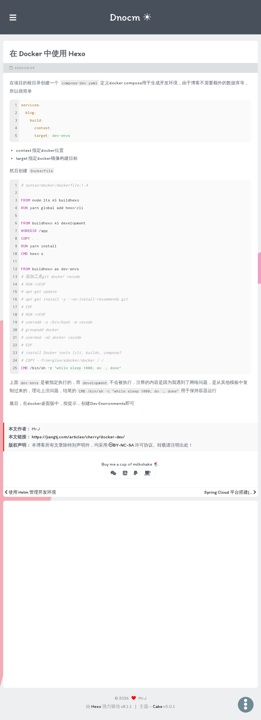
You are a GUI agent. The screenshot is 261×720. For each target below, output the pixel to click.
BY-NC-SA (123, 445)
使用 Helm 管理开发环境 (32, 492)
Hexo (96, 706)
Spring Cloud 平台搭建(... (228, 492)
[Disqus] (130, 593)
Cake (157, 706)
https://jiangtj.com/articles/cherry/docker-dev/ (78, 437)
